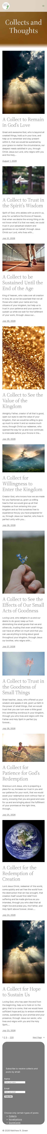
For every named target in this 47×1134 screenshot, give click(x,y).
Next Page (39, 1037)
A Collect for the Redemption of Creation (19, 873)
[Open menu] (43, 6)
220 (12, 1037)
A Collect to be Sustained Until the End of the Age (22, 282)
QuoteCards (14, 1123)
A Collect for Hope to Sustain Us (21, 992)
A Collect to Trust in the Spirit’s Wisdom (23, 203)
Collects (13, 1116)
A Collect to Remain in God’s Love (23, 122)
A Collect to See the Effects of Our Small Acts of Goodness (23, 605)
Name (7, 1079)
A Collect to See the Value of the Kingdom (22, 400)
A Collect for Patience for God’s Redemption (21, 773)
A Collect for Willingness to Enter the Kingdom (22, 483)
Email (6, 1088)
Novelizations (15, 1119)
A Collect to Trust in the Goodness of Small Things (23, 686)
